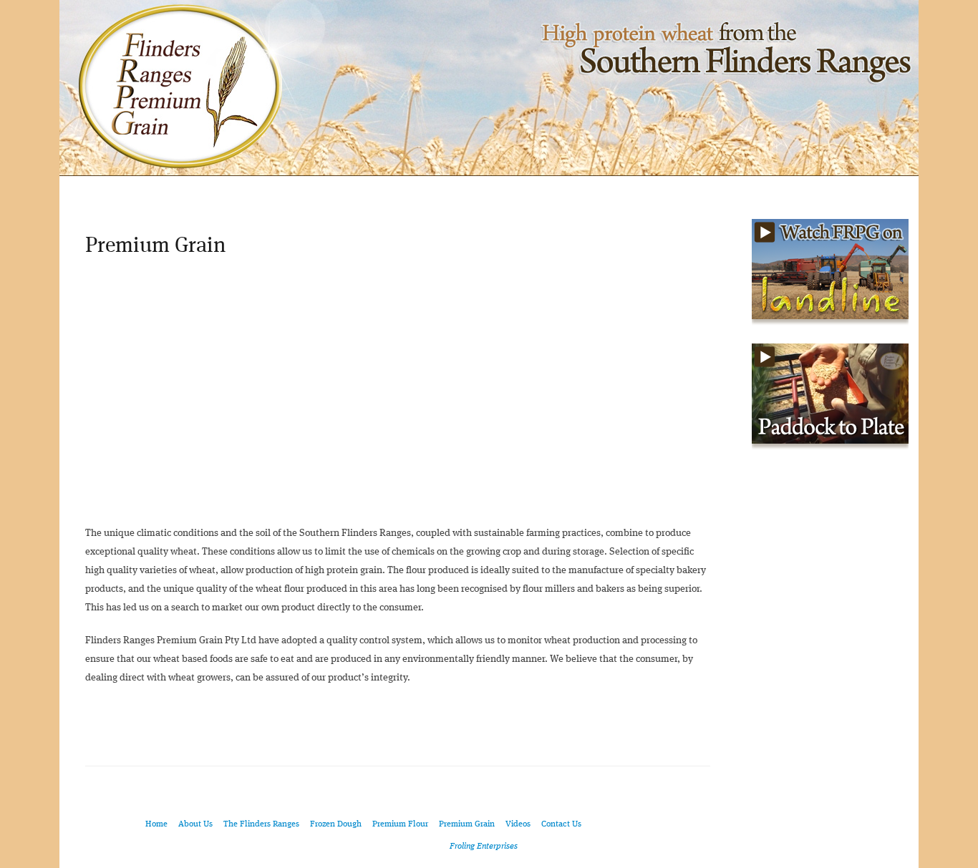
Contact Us (561, 824)
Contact (874, 189)
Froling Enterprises (484, 846)
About (171, 189)
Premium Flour (400, 824)
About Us (195, 824)
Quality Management (565, 189)
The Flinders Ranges (293, 189)
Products (428, 189)
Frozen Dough (336, 824)
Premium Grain (467, 824)
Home (100, 189)
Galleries (703, 189)
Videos (791, 189)
